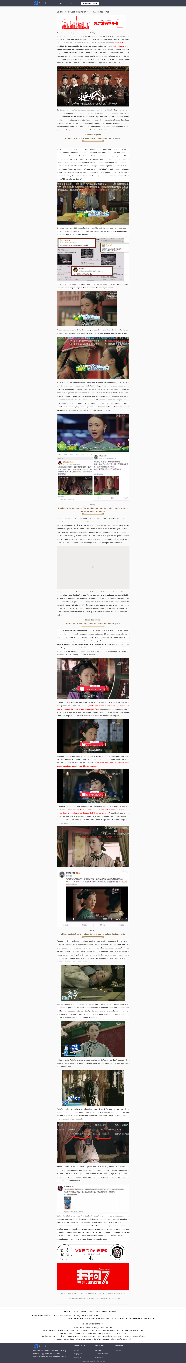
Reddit (83, 1311)
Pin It (120, 1311)
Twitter (76, 1311)
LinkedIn (112, 1311)
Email (98, 1311)
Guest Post (119, 1350)
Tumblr (91, 1311)
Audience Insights (102, 1354)
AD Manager (99, 1350)
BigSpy (72, 3)
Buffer (104, 1311)
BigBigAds (78, 1354)
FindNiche (78, 1357)
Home (60, 3)
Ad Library (99, 1357)
